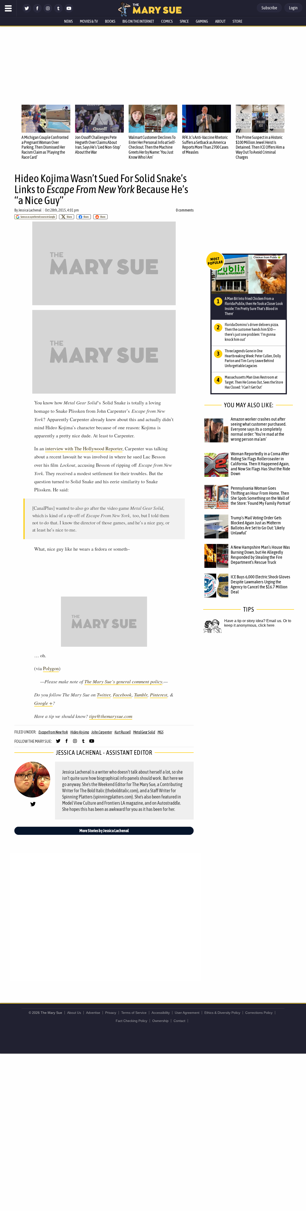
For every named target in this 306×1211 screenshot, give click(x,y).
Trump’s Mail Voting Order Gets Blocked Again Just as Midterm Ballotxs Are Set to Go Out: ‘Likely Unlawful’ (258, 525)
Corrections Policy (259, 1013)
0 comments (185, 210)
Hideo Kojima (79, 732)
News (68, 21)
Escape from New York (53, 732)
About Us (74, 1013)
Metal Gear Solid (144, 732)
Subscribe (269, 7)
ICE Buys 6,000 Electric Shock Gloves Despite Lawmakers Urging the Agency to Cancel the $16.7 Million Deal (260, 584)
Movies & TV (89, 21)
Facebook (122, 694)
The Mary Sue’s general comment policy (123, 681)
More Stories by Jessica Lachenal (104, 830)
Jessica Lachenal (29, 210)
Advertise (93, 1013)
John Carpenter (101, 732)
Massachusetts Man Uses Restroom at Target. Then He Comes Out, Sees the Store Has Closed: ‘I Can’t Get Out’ (254, 382)
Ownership (160, 1021)
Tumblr (141, 694)
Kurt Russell (123, 732)
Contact (179, 1021)
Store (237, 21)
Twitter (103, 694)
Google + (43, 703)
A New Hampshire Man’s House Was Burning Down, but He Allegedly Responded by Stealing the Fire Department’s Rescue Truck (260, 554)
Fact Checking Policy (131, 1021)
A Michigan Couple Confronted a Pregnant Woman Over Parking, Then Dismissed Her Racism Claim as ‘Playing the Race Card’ (45, 147)
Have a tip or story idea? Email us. (253, 621)
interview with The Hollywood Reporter (83, 448)
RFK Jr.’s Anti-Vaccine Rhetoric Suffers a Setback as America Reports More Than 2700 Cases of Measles (205, 145)
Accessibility (161, 1013)
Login (293, 7)
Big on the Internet (138, 21)
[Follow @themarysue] (26, 11)
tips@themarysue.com (110, 716)
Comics (167, 21)
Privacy (110, 1013)
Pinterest (158, 694)
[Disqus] (105, 917)
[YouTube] (69, 11)
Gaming (202, 21)
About (220, 21)
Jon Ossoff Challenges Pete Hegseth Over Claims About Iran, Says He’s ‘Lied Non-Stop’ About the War (98, 145)
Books (110, 21)
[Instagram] (48, 11)
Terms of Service (134, 1013)
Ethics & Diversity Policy (222, 1013)
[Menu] (8, 8)
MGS (161, 732)
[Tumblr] (58, 11)
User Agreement (187, 1013)
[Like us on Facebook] (37, 11)
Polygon (51, 668)
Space (184, 21)
